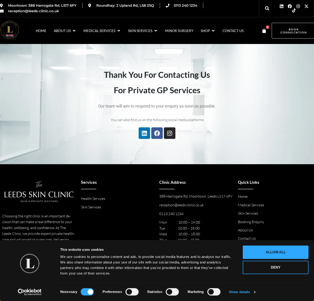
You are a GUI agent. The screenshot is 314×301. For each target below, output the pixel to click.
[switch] (132, 291)
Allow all (276, 252)
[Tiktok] (294, 10)
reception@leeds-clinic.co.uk (181, 205)
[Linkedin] (282, 6)
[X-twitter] (306, 6)
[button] (64, 31)
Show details (239, 292)
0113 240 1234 (171, 213)
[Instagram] (298, 6)
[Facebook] (290, 6)
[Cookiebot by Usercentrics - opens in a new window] (30, 292)
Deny (275, 267)
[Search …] (266, 8)
